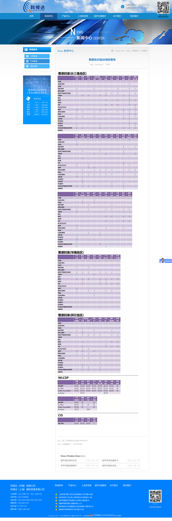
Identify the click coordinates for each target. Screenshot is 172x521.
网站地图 (86, 516)
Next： (70, 444)
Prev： (72, 441)
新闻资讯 (136, 51)
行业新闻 (144, 51)
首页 (32, 16)
